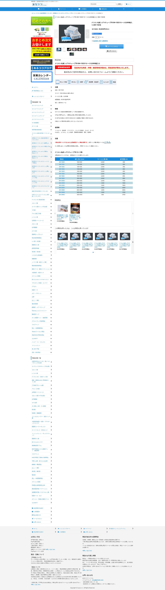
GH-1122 (61, 164)
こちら (107, 142)
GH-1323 (61, 169)
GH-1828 (61, 178)
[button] (123, 9)
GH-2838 (62, 190)
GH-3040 (62, 192)
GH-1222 (61, 166)
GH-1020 (62, 162)
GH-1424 (62, 171)
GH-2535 (62, 187)
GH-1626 (61, 176)
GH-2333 (62, 185)
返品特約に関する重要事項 (100, 41)
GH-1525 (61, 173)
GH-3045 (62, 194)
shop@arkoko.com (97, 580)
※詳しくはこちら (50, 549)
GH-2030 (62, 180)
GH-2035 (62, 183)
